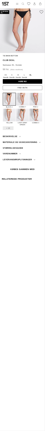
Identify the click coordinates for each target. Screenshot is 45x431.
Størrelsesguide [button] (13, 148)
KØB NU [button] (22, 81)
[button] (17, 4)
